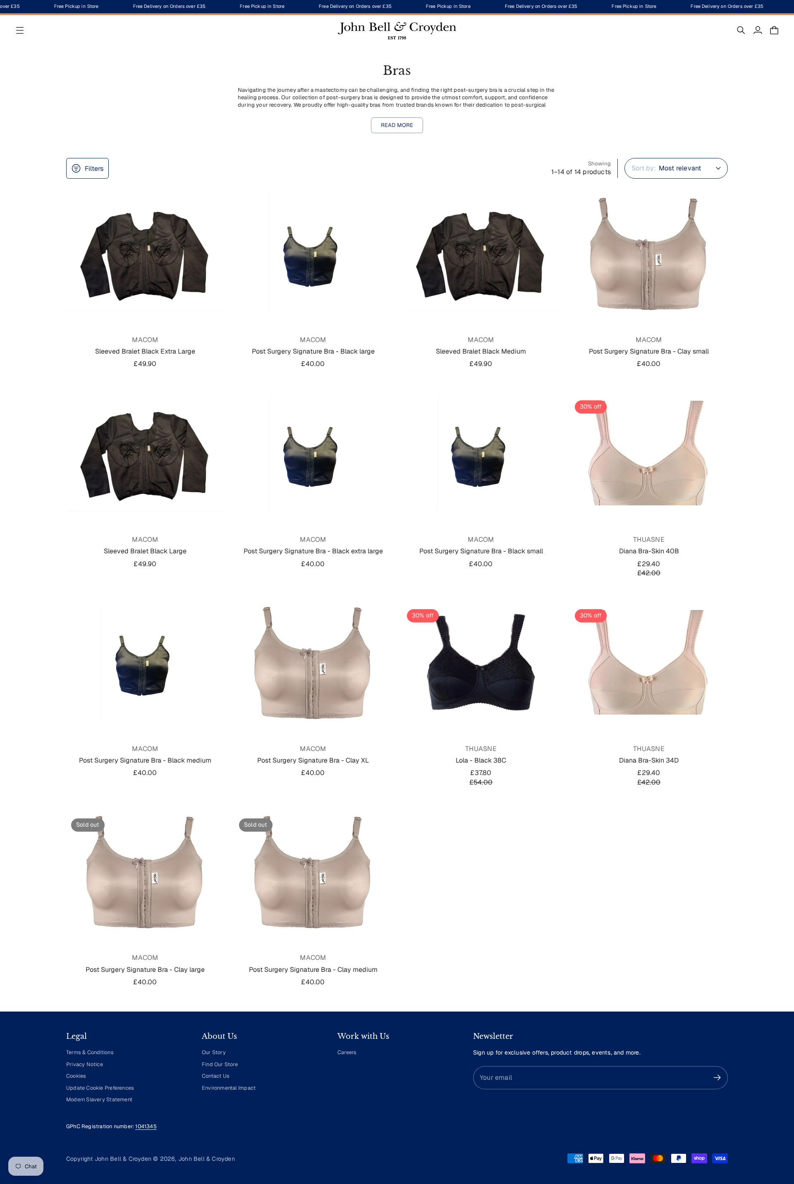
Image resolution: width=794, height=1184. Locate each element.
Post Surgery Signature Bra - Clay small (649, 351)
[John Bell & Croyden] (397, 30)
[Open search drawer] (741, 30)
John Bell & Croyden (206, 1158)
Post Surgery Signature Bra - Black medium (145, 760)
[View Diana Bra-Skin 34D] (649, 662)
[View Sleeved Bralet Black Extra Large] (145, 253)
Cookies (76, 1075)
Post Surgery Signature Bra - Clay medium (313, 969)
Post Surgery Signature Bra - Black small (481, 551)
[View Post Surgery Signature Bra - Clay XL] (313, 662)
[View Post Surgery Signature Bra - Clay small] (649, 253)
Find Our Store (220, 1064)
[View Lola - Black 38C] (481, 662)
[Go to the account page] (757, 30)
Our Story (214, 1052)
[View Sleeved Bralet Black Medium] (481, 253)
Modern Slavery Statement (99, 1099)
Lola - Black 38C (481, 760)
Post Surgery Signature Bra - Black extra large (313, 551)
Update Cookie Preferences (100, 1087)
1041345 (145, 1126)
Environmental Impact (229, 1087)
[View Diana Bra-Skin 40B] (649, 453)
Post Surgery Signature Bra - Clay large (145, 969)
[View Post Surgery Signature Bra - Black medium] (145, 662)
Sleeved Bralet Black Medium (481, 351)
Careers (346, 1052)
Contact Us (216, 1075)
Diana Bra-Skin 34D (649, 760)
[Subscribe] (717, 1077)
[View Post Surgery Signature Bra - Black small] (481, 453)
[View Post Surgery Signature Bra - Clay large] (145, 871)
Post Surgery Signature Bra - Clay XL (313, 760)
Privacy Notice (84, 1064)
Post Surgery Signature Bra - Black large (313, 351)
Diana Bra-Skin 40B (649, 551)
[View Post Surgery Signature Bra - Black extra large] (313, 453)
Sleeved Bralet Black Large (145, 551)
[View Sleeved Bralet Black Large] (145, 453)
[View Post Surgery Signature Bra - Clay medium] (313, 871)
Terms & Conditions (90, 1052)
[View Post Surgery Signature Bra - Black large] (313, 253)
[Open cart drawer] (774, 30)
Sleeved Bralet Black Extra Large (145, 351)
